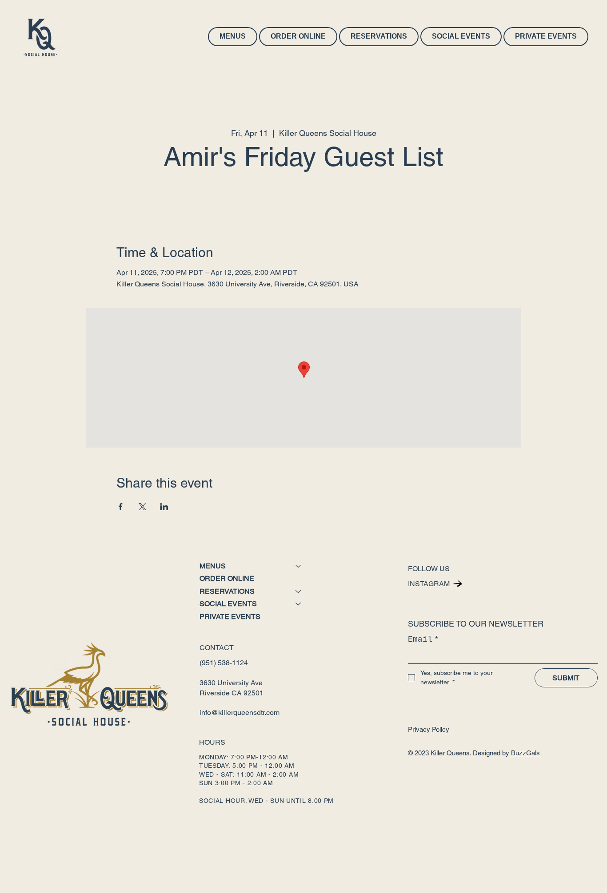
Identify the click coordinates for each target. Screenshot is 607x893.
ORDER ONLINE (227, 578)
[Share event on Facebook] (120, 506)
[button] (232, 36)
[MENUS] (299, 566)
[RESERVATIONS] (299, 591)
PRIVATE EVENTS (230, 616)
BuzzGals (525, 753)
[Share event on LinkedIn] (164, 506)
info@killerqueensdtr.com (240, 712)
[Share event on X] (142, 506)
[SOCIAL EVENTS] (299, 604)
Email (423, 639)
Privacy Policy (428, 729)
